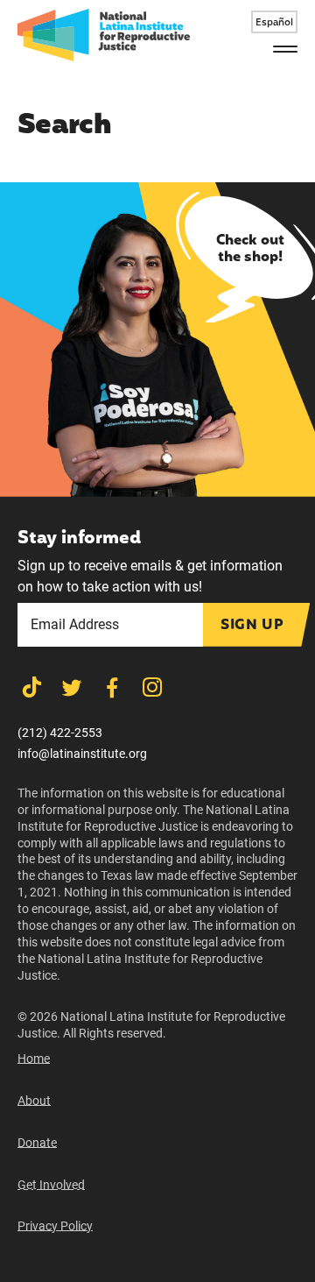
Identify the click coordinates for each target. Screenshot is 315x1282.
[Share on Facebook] (112, 687)
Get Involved (51, 1185)
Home (34, 1059)
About (34, 1101)
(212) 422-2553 (60, 733)
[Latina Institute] (104, 35)
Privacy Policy (55, 1226)
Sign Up (252, 625)
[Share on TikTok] (32, 687)
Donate (37, 1143)
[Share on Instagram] (152, 687)
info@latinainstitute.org (82, 754)
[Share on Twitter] (72, 687)
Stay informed (79, 539)
